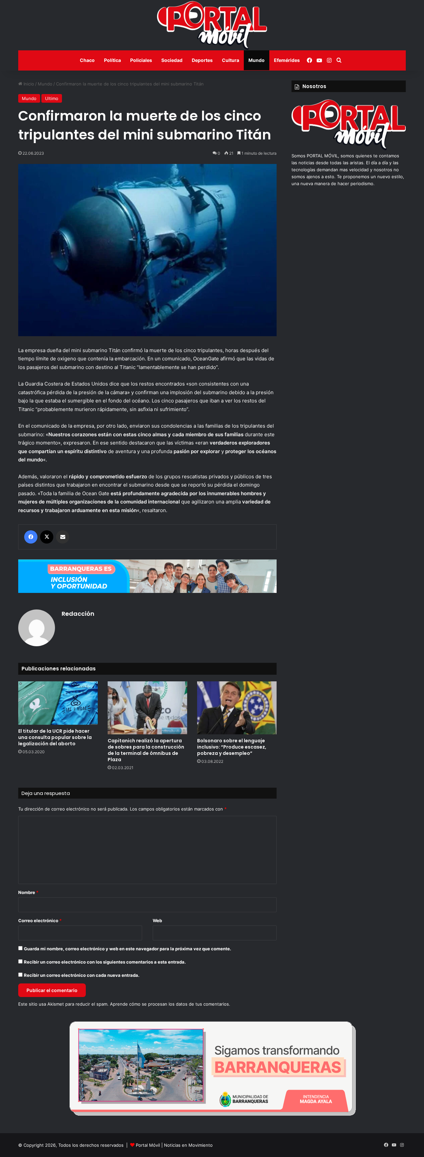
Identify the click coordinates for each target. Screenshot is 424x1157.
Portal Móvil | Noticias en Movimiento (174, 1145)
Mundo (256, 60)
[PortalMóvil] (349, 148)
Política (112, 60)
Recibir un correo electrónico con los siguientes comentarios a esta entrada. (105, 962)
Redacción (78, 613)
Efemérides (287, 60)
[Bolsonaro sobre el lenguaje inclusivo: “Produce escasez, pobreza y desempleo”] (237, 707)
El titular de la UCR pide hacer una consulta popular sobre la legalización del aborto (55, 737)
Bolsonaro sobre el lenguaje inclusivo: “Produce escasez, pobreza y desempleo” (231, 747)
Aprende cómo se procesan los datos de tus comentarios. (170, 1004)
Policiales (141, 60)
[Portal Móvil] (212, 25)
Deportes (202, 60)
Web (157, 920)
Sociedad (172, 60)
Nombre (28, 892)
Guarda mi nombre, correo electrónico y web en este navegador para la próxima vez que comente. (127, 948)
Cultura (230, 60)
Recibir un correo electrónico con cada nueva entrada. (81, 975)
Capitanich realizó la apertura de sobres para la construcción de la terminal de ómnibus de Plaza (146, 750)
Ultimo (51, 98)
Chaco (87, 60)
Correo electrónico (40, 920)
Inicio (28, 83)
